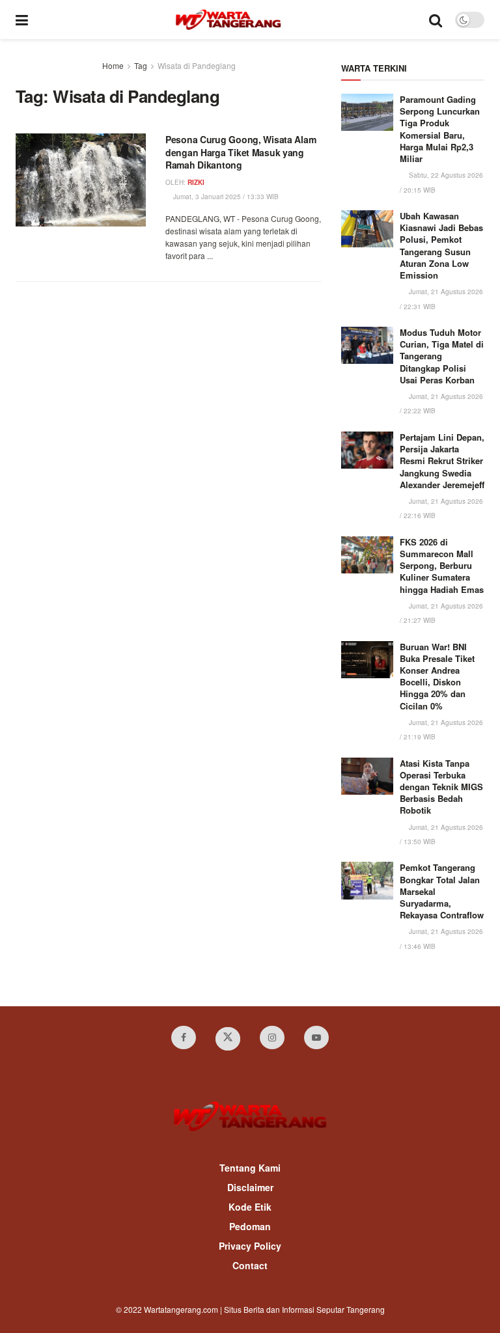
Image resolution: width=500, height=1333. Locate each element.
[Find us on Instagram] (272, 1037)
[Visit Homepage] (228, 20)
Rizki (196, 182)
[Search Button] (435, 19)
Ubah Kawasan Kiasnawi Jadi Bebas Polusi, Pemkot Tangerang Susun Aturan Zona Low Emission (441, 245)
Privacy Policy (250, 1245)
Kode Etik (250, 1206)
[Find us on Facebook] (183, 1037)
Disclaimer (250, 1187)
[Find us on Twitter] (227, 1039)
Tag (140, 65)
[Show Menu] (22, 19)
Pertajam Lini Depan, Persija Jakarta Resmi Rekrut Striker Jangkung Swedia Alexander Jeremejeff (442, 461)
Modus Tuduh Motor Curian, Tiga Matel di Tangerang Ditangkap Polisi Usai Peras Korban (442, 356)
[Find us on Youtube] (316, 1037)
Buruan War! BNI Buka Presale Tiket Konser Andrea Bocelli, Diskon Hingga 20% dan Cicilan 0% (437, 676)
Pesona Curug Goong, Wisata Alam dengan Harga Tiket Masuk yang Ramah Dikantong (240, 152)
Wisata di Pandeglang (197, 65)
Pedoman (250, 1226)
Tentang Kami (250, 1167)
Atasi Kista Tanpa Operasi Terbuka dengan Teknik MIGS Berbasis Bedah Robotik (441, 787)
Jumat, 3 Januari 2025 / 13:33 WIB (225, 196)
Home (113, 65)
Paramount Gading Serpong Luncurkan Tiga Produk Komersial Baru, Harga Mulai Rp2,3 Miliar (440, 129)
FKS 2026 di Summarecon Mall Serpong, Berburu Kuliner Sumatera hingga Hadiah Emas (442, 566)
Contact (250, 1265)
